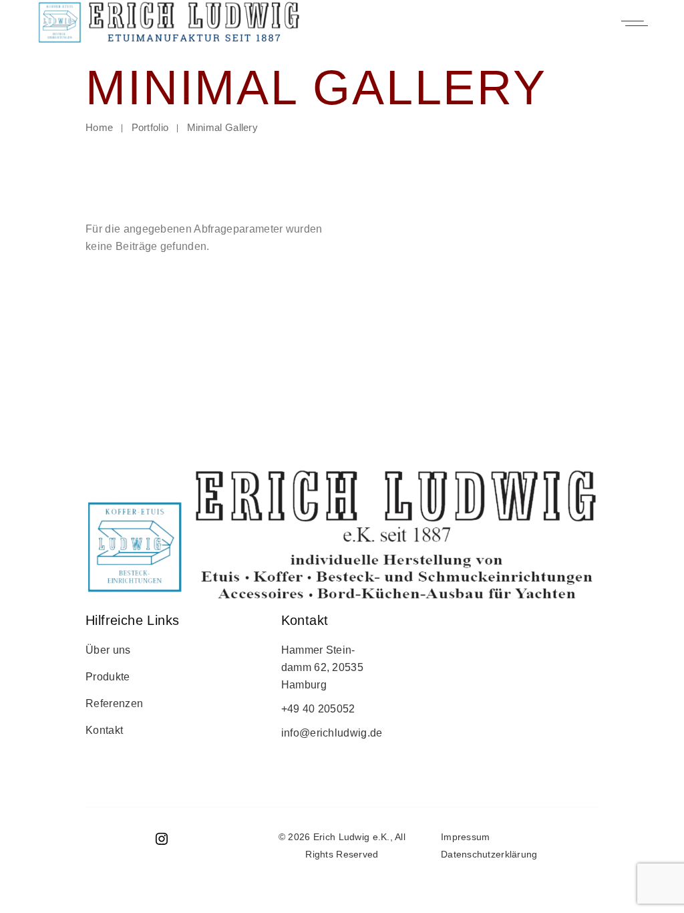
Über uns (108, 650)
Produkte (108, 676)
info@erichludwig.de (332, 733)
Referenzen (114, 703)
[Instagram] (162, 843)
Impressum (465, 836)
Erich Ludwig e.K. (351, 836)
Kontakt (104, 730)
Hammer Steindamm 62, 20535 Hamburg (322, 667)
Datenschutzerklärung (490, 854)
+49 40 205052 (318, 708)
